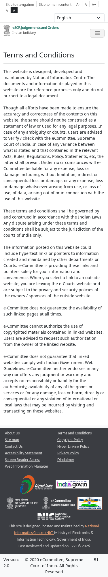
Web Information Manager (26, 466)
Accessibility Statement (23, 453)
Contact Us (13, 447)
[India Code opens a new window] (89, 505)
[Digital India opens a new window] (36, 486)
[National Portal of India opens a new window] (72, 486)
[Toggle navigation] (97, 33)
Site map (12, 440)
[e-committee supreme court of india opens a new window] (58, 505)
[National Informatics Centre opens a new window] (54, 518)
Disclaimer (65, 460)
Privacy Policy (68, 453)
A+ (94, 4)
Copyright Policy (70, 440)
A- (78, 4)
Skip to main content (55, 4)
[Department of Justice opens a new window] (23, 505)
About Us (12, 433)
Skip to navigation (20, 4)
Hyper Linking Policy (73, 447)
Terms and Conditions (74, 433)
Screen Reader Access (22, 460)
